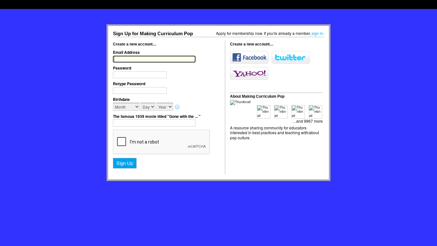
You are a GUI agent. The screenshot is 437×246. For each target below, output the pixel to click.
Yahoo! (249, 73)
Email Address (126, 52)
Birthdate (121, 99)
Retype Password (129, 83)
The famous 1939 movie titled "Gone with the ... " (157, 116)
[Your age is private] (178, 107)
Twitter (291, 57)
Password (122, 68)
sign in (317, 33)
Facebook (249, 57)
